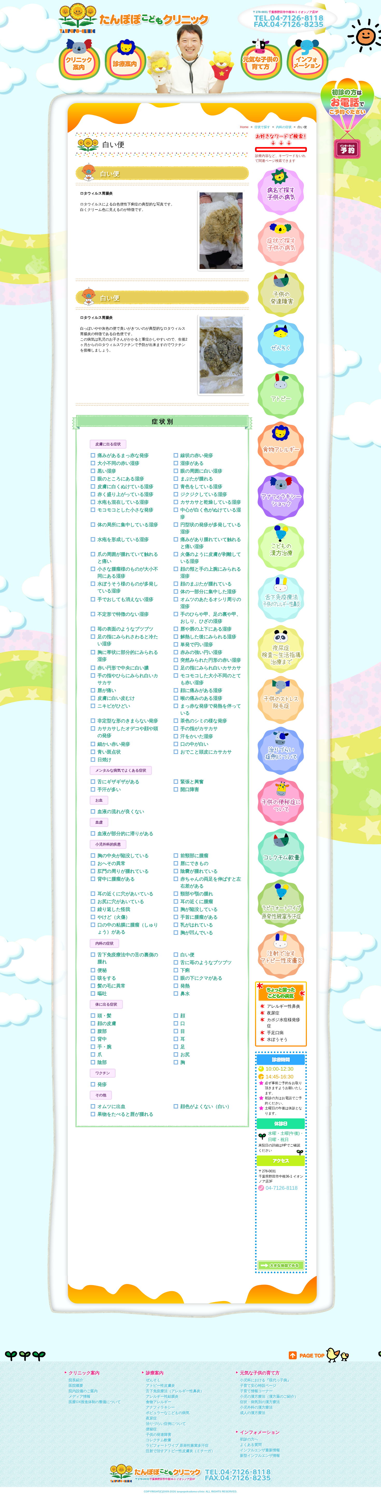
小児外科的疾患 (108, 844)
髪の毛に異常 (111, 985)
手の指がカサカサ (199, 728)
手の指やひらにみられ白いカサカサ (127, 679)
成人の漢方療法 (252, 1413)
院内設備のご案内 (83, 1391)
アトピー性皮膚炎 (160, 1385)
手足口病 (275, 1032)
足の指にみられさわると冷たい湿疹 (127, 640)
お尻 (185, 1054)
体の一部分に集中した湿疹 (208, 591)
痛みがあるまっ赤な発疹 (123, 455)
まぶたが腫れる (196, 478)
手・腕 (104, 1046)
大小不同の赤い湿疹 (118, 463)
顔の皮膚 (106, 1023)
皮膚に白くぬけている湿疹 (125, 486)
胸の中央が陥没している (123, 855)
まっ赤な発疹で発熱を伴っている (210, 709)
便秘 (102, 970)
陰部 (102, 1062)
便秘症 (151, 1429)
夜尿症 (273, 1013)
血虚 (99, 822)
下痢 (185, 970)
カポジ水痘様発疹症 (283, 1023)
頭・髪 (104, 1015)
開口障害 (189, 789)
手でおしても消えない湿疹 (125, 599)
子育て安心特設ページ (258, 1385)
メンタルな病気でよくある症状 (120, 770)
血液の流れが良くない (120, 811)
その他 (100, 1095)
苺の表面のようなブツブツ (125, 629)
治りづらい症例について (166, 1424)
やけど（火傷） (113, 917)
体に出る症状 (106, 1004)
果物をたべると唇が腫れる (125, 1114)
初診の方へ (249, 1439)
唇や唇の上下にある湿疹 (206, 629)
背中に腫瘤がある (116, 879)
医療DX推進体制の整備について (95, 1402)
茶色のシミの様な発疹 (203, 720)
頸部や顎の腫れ (196, 893)
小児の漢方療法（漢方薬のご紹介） (269, 1396)
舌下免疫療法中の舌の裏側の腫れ (127, 958)
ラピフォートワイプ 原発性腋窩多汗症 (177, 1445)
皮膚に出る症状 (108, 444)
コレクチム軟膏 (158, 1440)
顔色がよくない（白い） (206, 1106)
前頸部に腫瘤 (194, 855)
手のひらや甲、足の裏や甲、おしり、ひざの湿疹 (210, 618)
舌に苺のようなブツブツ (206, 962)
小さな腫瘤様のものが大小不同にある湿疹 (127, 572)
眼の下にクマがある (201, 978)
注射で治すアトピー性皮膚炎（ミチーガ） (180, 1451)
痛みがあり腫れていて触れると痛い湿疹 (210, 543)
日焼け (104, 759)
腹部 (102, 1031)
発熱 (185, 985)
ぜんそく (153, 1380)
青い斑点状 (109, 752)
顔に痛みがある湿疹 (201, 690)
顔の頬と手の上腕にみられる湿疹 (210, 572)
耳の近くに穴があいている (125, 893)
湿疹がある (192, 463)
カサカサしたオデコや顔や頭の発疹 (127, 732)
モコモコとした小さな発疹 (125, 510)
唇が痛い (106, 690)
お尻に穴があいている (120, 901)
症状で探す (262, 127)
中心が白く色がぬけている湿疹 (210, 513)
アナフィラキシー (160, 1407)
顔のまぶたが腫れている (206, 583)
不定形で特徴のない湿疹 (123, 614)
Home (244, 127)
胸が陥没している (199, 909)
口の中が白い (194, 744)
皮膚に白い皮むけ (116, 698)
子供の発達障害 (158, 1434)
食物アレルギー (158, 1402)
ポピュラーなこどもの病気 (167, 1413)
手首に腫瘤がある (199, 917)
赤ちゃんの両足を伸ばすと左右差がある (210, 882)
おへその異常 (111, 863)
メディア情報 (79, 1396)
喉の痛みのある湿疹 (201, 698)
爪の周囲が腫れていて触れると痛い (127, 558)
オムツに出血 (111, 1106)
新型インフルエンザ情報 (260, 1456)
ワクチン (102, 1073)
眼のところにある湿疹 (120, 478)
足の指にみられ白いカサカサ (210, 667)
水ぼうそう (277, 1039)
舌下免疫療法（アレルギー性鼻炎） (175, 1391)
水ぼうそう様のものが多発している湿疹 (127, 587)
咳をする (106, 978)
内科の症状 (284, 127)
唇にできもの (194, 863)
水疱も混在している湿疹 (123, 502)
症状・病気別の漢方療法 (260, 1402)
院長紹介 (76, 1380)
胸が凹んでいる (196, 932)
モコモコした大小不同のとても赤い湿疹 (210, 679)
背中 (102, 1039)
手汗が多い (109, 789)
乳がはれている (196, 925)
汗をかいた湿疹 (196, 736)
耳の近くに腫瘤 (196, 901)
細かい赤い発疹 (113, 744)
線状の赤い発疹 (196, 455)
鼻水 (185, 993)
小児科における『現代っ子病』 (265, 1380)
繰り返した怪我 (113, 909)
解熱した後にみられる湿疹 (208, 636)
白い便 (187, 954)
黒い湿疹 (106, 471)
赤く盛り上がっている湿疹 (125, 494)
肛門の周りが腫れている (123, 871)
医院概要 (76, 1385)
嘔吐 (102, 993)
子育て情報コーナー (256, 1391)
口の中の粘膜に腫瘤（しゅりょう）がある (127, 928)
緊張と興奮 (192, 781)
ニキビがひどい (113, 706)
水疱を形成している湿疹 (123, 539)
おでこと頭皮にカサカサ (206, 752)
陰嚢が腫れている (199, 871)
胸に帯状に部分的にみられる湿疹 (127, 656)
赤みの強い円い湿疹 (201, 652)
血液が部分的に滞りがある (125, 833)
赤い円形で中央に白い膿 (123, 667)
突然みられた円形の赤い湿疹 (210, 660)
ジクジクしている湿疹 (203, 494)
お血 (99, 800)
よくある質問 (251, 1445)
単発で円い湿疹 (196, 644)
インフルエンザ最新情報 (260, 1450)
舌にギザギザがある (118, 781)
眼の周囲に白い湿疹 (201, 471)
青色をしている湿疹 (201, 486)
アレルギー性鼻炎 (283, 1006)
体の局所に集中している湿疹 (127, 524)
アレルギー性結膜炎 (162, 1396)
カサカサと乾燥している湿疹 (210, 502)
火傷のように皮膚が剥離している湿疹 (210, 558)
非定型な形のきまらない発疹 (127, 720)
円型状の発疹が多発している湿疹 (210, 528)
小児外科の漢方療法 (256, 1407)
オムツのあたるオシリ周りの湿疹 (210, 603)
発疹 (102, 1084)
